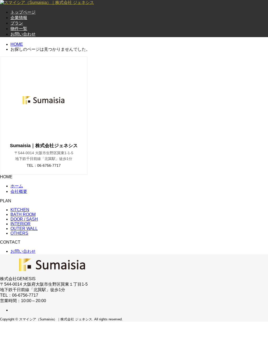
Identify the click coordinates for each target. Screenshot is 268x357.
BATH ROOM (23, 214)
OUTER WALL (24, 228)
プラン (16, 23)
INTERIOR (20, 224)
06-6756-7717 (49, 165)
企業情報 (18, 17)
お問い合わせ (23, 34)
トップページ (23, 12)
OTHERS (19, 233)
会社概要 (18, 191)
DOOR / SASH (24, 219)
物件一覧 (18, 28)
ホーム (16, 186)
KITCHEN (19, 210)
